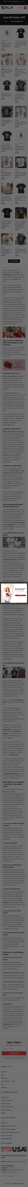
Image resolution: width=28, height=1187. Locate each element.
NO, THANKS (20, 597)
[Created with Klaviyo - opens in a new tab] (14, 603)
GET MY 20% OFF (20, 595)
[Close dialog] (26, 584)
